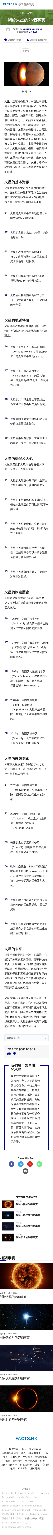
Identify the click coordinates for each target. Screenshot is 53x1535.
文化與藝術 (35, 1449)
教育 (12, 1468)
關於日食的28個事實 (27, 1237)
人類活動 (15, 1457)
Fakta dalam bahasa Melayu (15, 1523)
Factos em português (32, 1506)
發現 (39, 998)
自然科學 (17, 1460)
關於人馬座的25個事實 (28, 1226)
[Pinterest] (30, 1164)
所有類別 (22, 1468)
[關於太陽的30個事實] (8, 1204)
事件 (23, 1453)
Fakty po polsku (39, 1510)
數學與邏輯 (41, 1457)
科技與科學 (26, 1464)
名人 (23, 1449)
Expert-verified (14, 40)
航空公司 (14, 1449)
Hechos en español (11, 1506)
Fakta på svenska (26, 1493)
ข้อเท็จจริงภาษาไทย (38, 1514)
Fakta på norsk (43, 1493)
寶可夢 (45, 1464)
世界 (37, 1464)
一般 (46, 1453)
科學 (42, 1460)
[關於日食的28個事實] (8, 1237)
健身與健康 (35, 1453)
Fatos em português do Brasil (16, 1510)
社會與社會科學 (9, 1464)
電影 (7, 1460)
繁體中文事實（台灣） (12, 1518)
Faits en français (34, 1497)
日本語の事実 (8, 1514)
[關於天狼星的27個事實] (8, 1215)
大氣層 (22, 480)
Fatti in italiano (28, 1501)
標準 (21, 1104)
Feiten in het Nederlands (13, 1497)
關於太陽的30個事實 (27, 1204)
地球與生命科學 (10, 1453)
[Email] (25, 1171)
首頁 (22, 13)
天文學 (30, 13)
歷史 (5, 1457)
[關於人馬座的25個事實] (8, 1226)
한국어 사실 (22, 1514)
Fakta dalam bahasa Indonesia (16, 1527)
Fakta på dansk (9, 1493)
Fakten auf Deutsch (11, 1501)
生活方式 (27, 1457)
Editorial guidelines (38, 40)
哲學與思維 (31, 1460)
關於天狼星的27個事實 (28, 1215)
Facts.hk (10, 4)
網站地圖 (35, 1468)
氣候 (28, 129)
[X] (21, 1164)
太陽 (12, 115)
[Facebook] (11, 1164)
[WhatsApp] (39, 1164)
